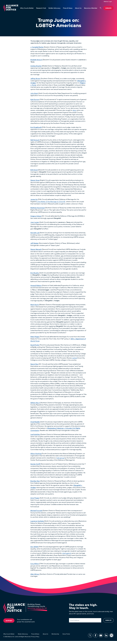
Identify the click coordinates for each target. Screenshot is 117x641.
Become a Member (90, 8)
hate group (60, 458)
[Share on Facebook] (95, 635)
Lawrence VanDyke (37, 521)
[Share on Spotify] (111, 635)
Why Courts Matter (27, 8)
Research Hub (41, 8)
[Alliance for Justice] (10, 8)
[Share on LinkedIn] (106, 635)
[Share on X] (90, 635)
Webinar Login (108, 1)
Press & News (67, 8)
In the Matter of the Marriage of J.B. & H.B (50, 201)
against (68, 553)
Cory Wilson (34, 563)
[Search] (100, 8)
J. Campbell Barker (37, 47)
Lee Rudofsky (35, 434)
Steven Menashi (36, 249)
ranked (74, 358)
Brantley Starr (35, 481)
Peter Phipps (34, 336)
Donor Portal (66, 634)
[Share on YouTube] (101, 635)
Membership (55, 634)
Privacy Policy (35, 636)
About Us (78, 8)
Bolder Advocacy (54, 8)
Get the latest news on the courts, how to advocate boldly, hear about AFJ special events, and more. (91, 612)
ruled (64, 553)
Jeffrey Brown (35, 78)
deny (75, 110)
